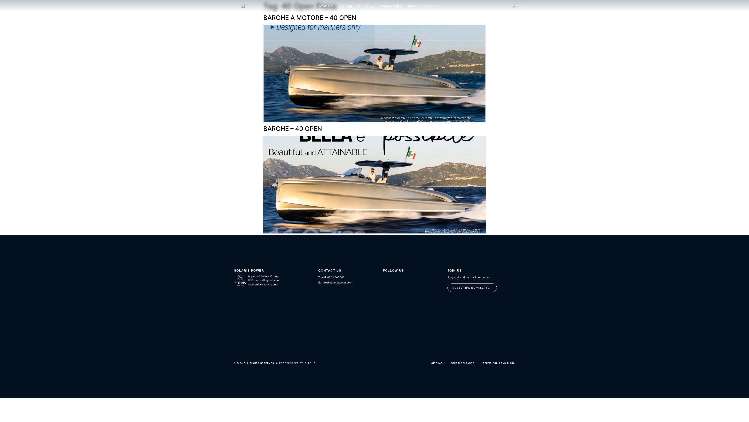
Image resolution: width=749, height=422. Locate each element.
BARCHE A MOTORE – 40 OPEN (309, 17)
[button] (516, 6)
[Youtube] (409, 278)
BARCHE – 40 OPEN (292, 128)
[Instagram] (386, 278)
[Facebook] (393, 278)
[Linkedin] (401, 278)
